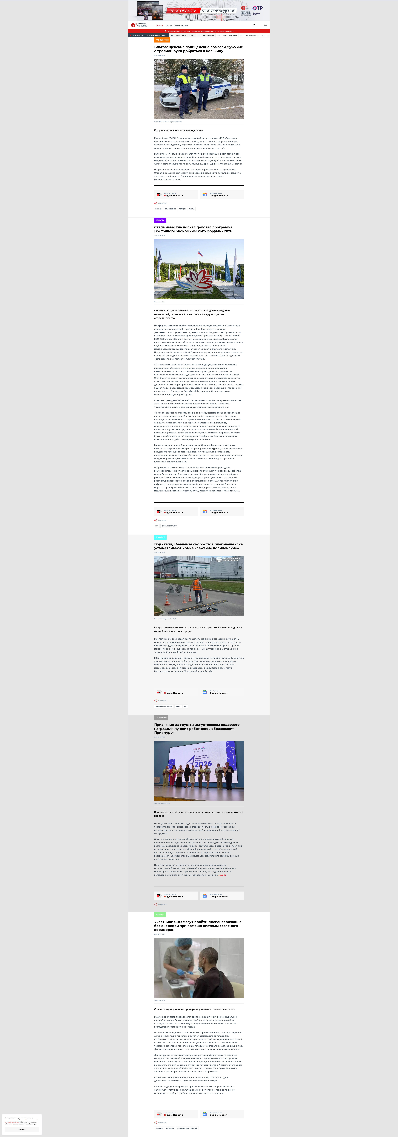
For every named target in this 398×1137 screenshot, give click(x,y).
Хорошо (22, 1129)
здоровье (159, 1128)
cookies (25, 1120)
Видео (169, 25)
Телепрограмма (181, 25)
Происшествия (162, 40)
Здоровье (160, 915)
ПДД (185, 706)
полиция (182, 209)
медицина (170, 1128)
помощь (158, 209)
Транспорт (160, 537)
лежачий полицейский (163, 706)
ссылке (222, 875)
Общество (160, 220)
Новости (159, 25)
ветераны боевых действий (187, 1128)
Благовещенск (170, 209)
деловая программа (169, 526)
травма (191, 209)
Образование (161, 718)
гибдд (178, 706)
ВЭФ (156, 526)
